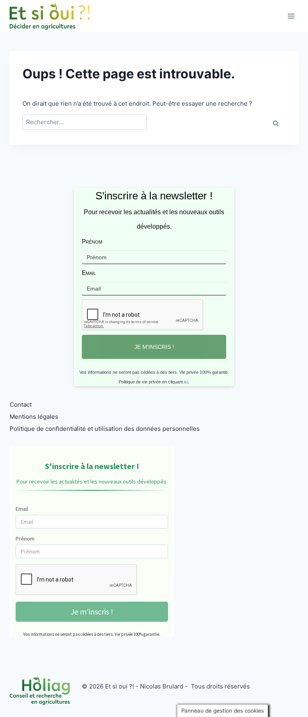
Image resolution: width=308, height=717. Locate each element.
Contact (21, 404)
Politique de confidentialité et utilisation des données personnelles (105, 428)
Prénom (92, 241)
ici (186, 381)
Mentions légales (34, 416)
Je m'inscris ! (154, 347)
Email (89, 272)
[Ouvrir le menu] (291, 16)
